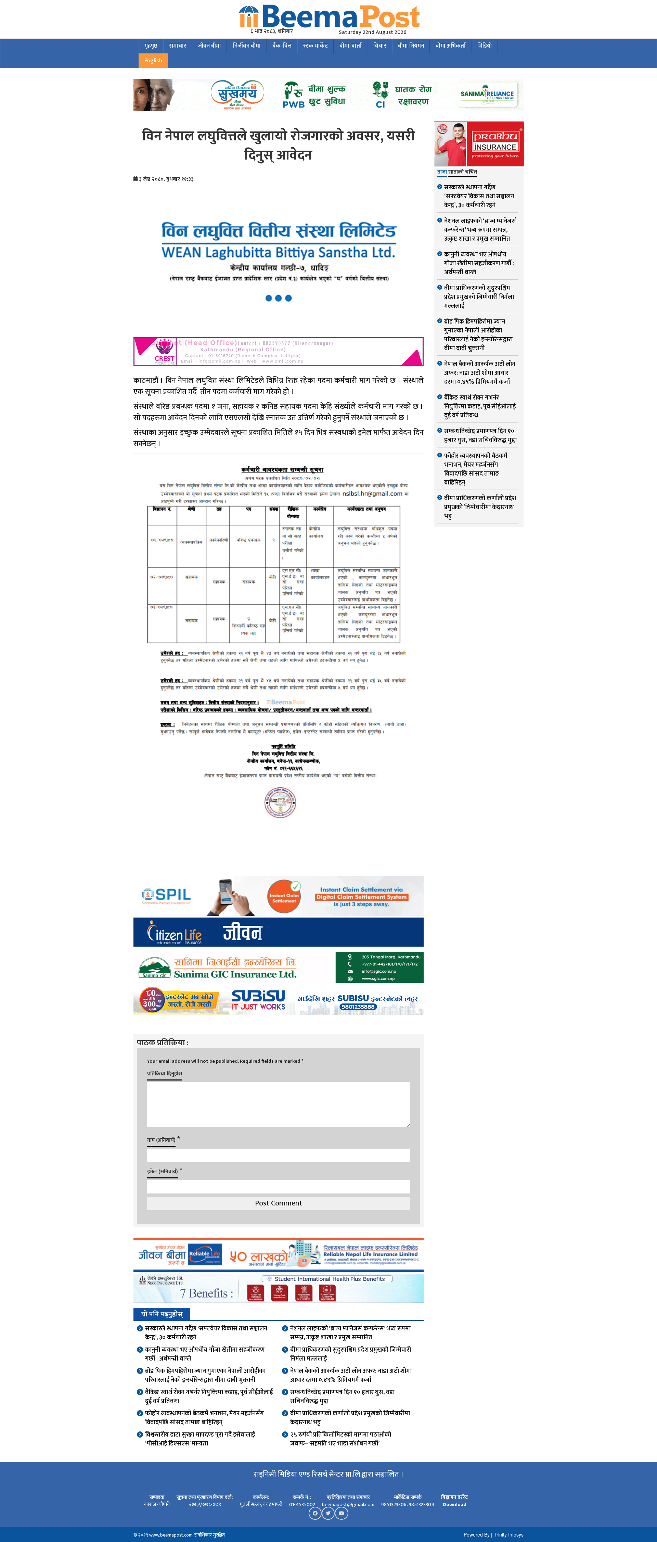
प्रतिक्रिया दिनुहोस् (164, 1073)
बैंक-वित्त (282, 46)
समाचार (177, 46)
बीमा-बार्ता (350, 46)
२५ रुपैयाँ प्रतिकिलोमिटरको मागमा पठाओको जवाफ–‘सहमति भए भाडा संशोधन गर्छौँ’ (340, 1439)
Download (454, 1504)
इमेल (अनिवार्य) (162, 1171)
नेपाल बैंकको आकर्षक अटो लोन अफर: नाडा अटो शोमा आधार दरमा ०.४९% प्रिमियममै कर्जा (351, 1376)
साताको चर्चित (462, 172)
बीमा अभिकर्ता (451, 46)
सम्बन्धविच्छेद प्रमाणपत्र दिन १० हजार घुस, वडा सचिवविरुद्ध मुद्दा (342, 1397)
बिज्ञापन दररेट (454, 1497)
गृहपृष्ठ (150, 46)
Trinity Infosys (509, 1534)
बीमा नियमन (411, 46)
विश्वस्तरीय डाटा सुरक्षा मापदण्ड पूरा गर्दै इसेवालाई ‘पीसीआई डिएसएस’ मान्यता (200, 1439)
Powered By (477, 1534)
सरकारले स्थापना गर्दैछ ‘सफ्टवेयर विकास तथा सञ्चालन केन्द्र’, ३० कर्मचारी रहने (206, 1333)
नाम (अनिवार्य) (161, 1140)
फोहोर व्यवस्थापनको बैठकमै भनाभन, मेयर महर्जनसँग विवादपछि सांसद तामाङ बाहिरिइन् (204, 1418)
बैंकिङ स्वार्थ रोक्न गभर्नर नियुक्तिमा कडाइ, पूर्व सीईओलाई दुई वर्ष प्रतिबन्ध (209, 1397)
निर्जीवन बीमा (247, 46)
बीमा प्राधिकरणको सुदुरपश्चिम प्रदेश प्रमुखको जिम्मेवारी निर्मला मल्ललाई (350, 1354)
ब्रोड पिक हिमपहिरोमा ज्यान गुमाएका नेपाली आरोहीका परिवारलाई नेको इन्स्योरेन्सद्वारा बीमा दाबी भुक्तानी (205, 1376)
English (153, 60)
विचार (379, 46)
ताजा (442, 172)
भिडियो (484, 46)
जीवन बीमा (209, 46)
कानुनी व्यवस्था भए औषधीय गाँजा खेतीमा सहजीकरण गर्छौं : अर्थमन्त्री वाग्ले (205, 1354)
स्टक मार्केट (315, 46)
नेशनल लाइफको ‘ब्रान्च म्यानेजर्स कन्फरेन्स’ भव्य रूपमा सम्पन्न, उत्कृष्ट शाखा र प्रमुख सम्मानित (350, 1333)
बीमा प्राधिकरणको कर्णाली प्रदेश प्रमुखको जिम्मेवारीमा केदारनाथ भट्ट (350, 1418)
